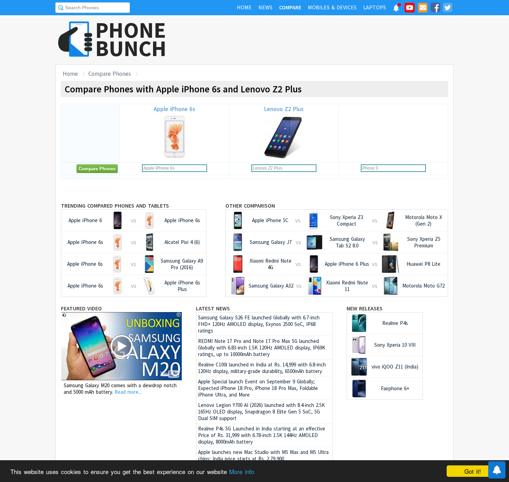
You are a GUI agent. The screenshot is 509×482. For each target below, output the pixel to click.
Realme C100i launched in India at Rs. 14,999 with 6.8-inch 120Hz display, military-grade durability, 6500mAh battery (262, 367)
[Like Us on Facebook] (435, 9)
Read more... (128, 392)
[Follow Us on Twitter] (447, 9)
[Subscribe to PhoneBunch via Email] (423, 9)
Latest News (213, 308)
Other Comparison (250, 205)
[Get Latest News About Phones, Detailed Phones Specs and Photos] (75, 40)
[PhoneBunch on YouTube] (409, 10)
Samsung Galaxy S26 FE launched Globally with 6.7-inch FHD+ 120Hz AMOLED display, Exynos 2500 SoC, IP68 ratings (259, 324)
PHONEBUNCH (131, 39)
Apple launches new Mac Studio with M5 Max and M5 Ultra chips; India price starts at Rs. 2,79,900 (263, 455)
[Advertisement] (328, 39)
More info (241, 471)
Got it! (472, 471)
